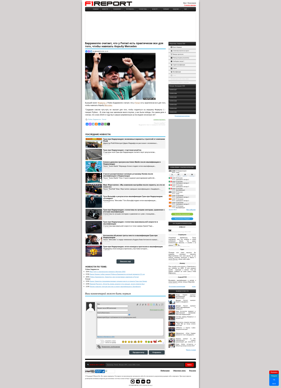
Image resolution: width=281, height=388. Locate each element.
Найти (189, 365)
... (163, 342)
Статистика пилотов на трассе (181, 51)
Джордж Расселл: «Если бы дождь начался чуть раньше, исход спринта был (117, 284)
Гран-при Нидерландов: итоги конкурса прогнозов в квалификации (133, 247)
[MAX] (89, 51)
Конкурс (155, 9)
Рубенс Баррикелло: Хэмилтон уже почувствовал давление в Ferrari (114, 277)
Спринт (175, 68)
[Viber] (102, 124)
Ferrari (137, 103)
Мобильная (165, 371)
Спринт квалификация (179, 65)
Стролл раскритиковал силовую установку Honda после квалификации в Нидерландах (128, 175)
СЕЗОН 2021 (173, 112)
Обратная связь (179, 371)
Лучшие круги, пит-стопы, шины (180, 79)
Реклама (192, 371)
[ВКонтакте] (86, 51)
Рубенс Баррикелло (94, 119)
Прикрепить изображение (111, 347)
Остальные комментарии (177, 286)
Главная (95, 9)
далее (194, 286)
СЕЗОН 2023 (173, 104)
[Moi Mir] (99, 124)
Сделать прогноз (190, 5)
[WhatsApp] (105, 124)
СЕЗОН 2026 (173, 93)
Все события (191, 210)
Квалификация (177, 72)
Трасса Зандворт (177, 47)
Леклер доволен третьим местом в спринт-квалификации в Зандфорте (115, 286)
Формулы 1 (102, 103)
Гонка (174, 75)
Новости (105, 9)
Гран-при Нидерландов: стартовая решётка (122, 150)
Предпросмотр (138, 352)
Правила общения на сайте (106, 336)
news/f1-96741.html (173, 283)
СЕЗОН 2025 (173, 97)
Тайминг (166, 9)
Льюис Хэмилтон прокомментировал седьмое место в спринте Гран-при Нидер (118, 281)
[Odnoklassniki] (96, 124)
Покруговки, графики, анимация (180, 82)
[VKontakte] (87, 124)
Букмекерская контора (182, 116)
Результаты (130, 9)
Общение (176, 9)
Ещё (185, 9)
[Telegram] (91, 51)
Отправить (156, 352)
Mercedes (108, 105)
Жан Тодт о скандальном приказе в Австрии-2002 (107, 271)
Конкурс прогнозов (178, 54)
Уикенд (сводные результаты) (181, 58)
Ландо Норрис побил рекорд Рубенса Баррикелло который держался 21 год (117, 274)
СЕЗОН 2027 (173, 89)
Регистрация (192, 3)
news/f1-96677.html (173, 260)
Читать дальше (191, 350)
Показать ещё (125, 261)
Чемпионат (117, 9)
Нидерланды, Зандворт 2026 (177, 43)
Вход (184, 3)
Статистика (143, 9)
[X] (108, 124)
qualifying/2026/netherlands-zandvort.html (179, 246)
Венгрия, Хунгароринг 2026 (177, 86)
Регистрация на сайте (157, 310)
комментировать (159, 119)
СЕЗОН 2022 (173, 108)
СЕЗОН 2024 (173, 101)
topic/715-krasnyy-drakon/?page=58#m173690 (179, 231)
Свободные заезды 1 (178, 61)
